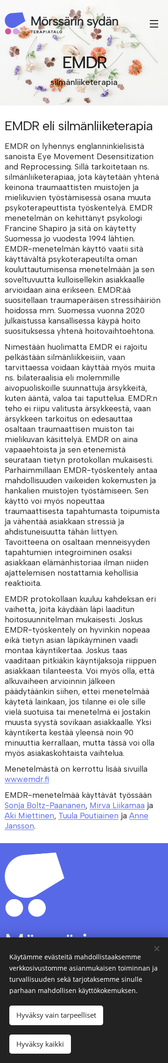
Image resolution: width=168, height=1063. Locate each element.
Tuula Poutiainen (88, 815)
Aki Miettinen (29, 815)
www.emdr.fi (27, 779)
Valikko (154, 23)
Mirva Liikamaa (117, 805)
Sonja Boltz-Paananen (45, 805)
